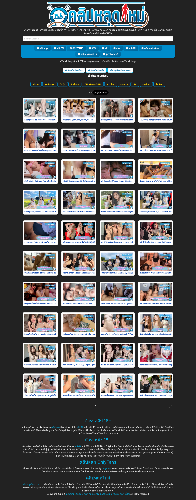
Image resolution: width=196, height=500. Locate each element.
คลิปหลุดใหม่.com (31, 484)
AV (135, 84)
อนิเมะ (36, 84)
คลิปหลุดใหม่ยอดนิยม (74, 70)
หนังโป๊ (132, 48)
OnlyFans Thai (93, 84)
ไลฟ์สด (159, 84)
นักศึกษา (75, 84)
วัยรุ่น (62, 84)
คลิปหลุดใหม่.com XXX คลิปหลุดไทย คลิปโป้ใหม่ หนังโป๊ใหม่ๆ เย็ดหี (98, 494)
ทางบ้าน (111, 84)
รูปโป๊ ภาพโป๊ (112, 54)
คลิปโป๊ (60, 48)
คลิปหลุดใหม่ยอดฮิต (96, 70)
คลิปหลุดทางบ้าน (89, 54)
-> (171, 406)
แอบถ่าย (124, 84)
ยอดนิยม (146, 84)
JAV (118, 48)
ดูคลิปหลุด (49, 84)
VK (106, 48)
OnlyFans (77, 48)
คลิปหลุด (44, 48)
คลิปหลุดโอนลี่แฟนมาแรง (120, 70)
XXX (94, 48)
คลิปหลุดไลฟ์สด (151, 48)
